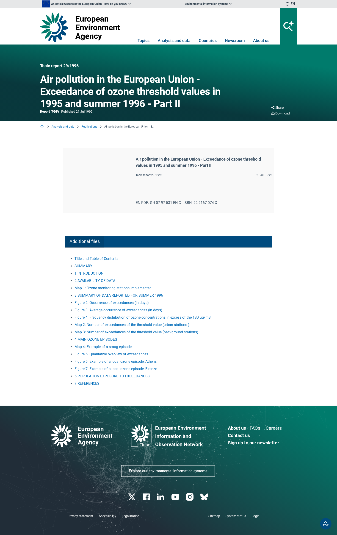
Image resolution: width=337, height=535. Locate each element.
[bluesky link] (204, 497)
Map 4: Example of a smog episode (103, 347)
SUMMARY (83, 266)
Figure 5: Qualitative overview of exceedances (111, 354)
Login (255, 516)
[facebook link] (147, 497)
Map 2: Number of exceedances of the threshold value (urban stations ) (132, 325)
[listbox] (86, 4)
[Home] (42, 127)
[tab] (84, 242)
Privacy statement (80, 516)
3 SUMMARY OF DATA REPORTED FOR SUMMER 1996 (119, 295)
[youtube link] (176, 497)
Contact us (239, 435)
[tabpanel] (168, 321)
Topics (143, 40)
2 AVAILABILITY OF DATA (95, 281)
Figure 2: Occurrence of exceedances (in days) (112, 303)
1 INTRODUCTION (89, 273)
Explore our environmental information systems (168, 471)
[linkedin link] (161, 497)
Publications (89, 126)
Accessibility (107, 516)
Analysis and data (174, 40)
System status (236, 516)
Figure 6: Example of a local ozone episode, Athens (116, 361)
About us (261, 40)
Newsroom (235, 40)
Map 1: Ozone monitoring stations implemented (113, 288)
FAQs (255, 428)
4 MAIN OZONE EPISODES (96, 339)
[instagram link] (190, 497)
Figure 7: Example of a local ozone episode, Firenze (116, 369)
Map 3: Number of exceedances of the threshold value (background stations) (136, 332)
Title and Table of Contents (96, 258)
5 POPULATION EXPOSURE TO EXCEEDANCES (112, 376)
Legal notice (130, 516)
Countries (208, 40)
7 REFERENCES (87, 383)
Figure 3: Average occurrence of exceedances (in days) (118, 310)
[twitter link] (132, 497)
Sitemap (214, 516)
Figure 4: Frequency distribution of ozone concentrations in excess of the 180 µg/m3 (143, 317)
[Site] (81, 27)
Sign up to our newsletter (253, 443)
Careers (274, 428)
